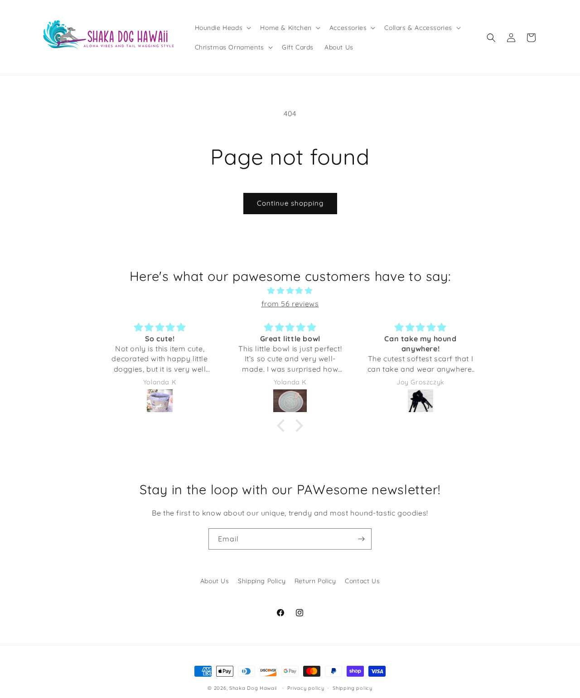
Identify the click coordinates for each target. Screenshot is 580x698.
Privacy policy (305, 687)
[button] (222, 27)
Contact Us (362, 581)
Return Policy (315, 581)
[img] (290, 290)
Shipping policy (352, 687)
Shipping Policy (261, 581)
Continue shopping (290, 203)
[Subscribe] (361, 539)
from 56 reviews (290, 303)
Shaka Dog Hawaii (253, 688)
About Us (214, 581)
